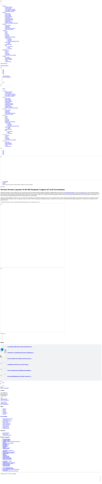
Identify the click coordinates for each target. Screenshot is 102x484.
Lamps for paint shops (7, 457)
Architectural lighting (7, 439)
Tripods (4, 454)
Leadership (7, 26)
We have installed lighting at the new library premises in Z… (19, 376)
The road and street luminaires (68, 192)
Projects (4, 12)
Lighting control (8, 8)
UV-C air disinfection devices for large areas (11, 469)
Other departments (8, 59)
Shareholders (7, 27)
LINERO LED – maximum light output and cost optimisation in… (20, 352)
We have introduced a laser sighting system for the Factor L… (19, 358)
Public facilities (8, 14)
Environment (10, 46)
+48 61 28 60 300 (3, 398)
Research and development (10, 36)
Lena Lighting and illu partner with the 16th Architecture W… (20, 346)
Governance (10, 48)
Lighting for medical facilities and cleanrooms (11, 441)
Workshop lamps (6, 456)
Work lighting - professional (10, 10)
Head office (7, 57)
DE (3, 71)
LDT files (7, 52)
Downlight (5, 443)
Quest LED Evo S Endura (8, 418)
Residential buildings (9, 19)
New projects (7, 13)
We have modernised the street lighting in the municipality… (19, 370)
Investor (4, 24)
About (6, 31)
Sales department (8, 58)
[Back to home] (5, 2)
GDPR (9, 43)
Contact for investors (9, 29)
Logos (6, 51)
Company (4, 30)
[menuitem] (4, 90)
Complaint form (8, 61)
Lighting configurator (7, 435)
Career (6, 60)
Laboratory (10, 40)
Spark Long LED (6, 428)
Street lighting (7, 17)
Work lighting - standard (9, 11)
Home (4, 88)
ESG (6, 45)
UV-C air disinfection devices (8, 468)
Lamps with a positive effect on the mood (10, 470)
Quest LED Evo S (6, 419)
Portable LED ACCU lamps (8, 452)
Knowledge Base (8, 44)
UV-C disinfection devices (10, 9)
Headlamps (5, 455)
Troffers (4, 442)
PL (3, 69)
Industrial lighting (6, 444)
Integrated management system (13, 41)
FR (3, 72)
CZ (3, 73)
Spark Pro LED (6, 427)
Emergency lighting (6, 447)
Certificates (10, 39)
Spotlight (4, 447)
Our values (7, 34)
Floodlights (5, 445)
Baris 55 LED (5, 421)
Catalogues (7, 50)
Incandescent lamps (6, 464)
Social (9, 47)
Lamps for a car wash (7, 459)
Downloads (5, 49)
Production (7, 35)
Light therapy (5, 470)
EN (1, 67)
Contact (4, 56)
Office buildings (8, 15)
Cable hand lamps (6, 456)
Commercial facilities (9, 18)
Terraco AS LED (6, 425)
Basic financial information (10, 28)
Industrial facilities (8, 16)
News (6, 32)
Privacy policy (8, 42)
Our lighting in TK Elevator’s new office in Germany (17, 364)
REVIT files (7, 53)
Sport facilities (8, 20)
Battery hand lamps (6, 465)
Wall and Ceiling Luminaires (8, 443)
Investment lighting (8, 7)
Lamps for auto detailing (7, 458)
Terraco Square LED (7, 424)
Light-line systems (6, 440)
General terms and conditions (10, 55)
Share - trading (8, 25)
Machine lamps (5, 453)
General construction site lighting (9, 452)
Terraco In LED (6, 426)
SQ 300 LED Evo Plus (7, 420)
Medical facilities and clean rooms (11, 23)
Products (4, 5)
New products (3, 416)
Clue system (82, 192)
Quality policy (8, 37)
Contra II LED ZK (6, 422)
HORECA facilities (8, 21)
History (6, 33)
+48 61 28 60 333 (3, 63)
